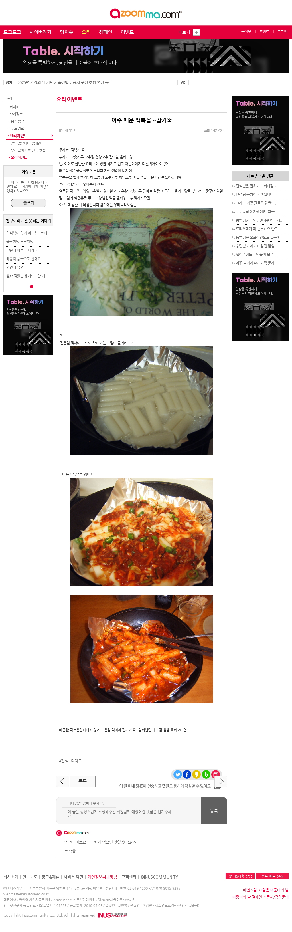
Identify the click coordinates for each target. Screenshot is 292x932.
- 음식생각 (16, 121)
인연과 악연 (14, 267)
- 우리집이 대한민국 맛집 (26, 150)
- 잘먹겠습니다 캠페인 (24, 143)
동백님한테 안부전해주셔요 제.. (259, 220)
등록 (214, 810)
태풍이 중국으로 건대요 (23, 259)
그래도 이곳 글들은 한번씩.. (256, 203)
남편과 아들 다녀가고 (21, 250)
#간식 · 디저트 (70, 760)
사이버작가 (40, 32)
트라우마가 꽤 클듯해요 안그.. (257, 229)
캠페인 (105, 32)
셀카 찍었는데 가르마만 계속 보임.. (31, 276)
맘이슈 (66, 32)
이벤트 (127, 32)
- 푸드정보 (16, 128)
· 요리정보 (15, 114)
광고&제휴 (50, 877)
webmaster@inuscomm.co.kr (26, 894)
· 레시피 (13, 107)
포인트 (264, 31)
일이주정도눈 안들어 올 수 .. (256, 254)
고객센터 (128, 877)
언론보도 (30, 877)
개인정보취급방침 (102, 877)
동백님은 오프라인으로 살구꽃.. (259, 237)
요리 (86, 32)
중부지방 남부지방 (19, 241)
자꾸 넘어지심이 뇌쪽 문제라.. (257, 263)
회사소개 (10, 877)
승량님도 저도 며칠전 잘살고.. (257, 246)
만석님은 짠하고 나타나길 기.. (257, 186)
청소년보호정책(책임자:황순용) (177, 905)
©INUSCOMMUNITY (159, 877)
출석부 (246, 31)
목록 (82, 781)
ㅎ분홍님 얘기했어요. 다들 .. (256, 211)
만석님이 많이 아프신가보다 (26, 233)
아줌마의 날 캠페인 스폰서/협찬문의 (260, 897)
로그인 (282, 31)
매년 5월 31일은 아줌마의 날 (266, 890)
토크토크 (12, 32)
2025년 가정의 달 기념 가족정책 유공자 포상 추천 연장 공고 (64, 82)
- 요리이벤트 (17, 157)
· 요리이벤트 (17, 135)
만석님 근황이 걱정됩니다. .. (256, 194)
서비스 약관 (73, 877)
